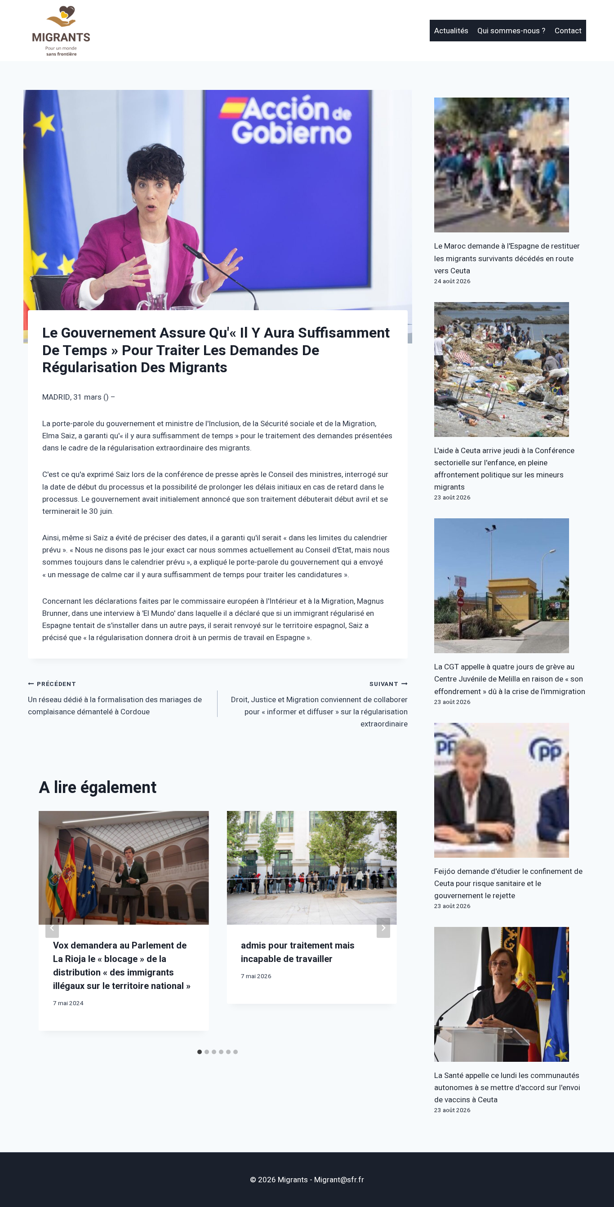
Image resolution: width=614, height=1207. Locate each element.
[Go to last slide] (52, 927)
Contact (568, 30)
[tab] (199, 1052)
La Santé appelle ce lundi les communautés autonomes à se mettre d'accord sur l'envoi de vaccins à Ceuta (507, 1087)
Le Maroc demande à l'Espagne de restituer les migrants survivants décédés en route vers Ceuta (507, 258)
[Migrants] (61, 30)
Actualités (451, 30)
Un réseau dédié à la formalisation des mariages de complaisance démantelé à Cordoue (115, 698)
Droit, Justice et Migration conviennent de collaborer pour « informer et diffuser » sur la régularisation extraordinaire (319, 705)
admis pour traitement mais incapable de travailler (298, 952)
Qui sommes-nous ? (511, 30)
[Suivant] (383, 927)
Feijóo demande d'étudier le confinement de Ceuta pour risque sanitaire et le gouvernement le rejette (508, 883)
